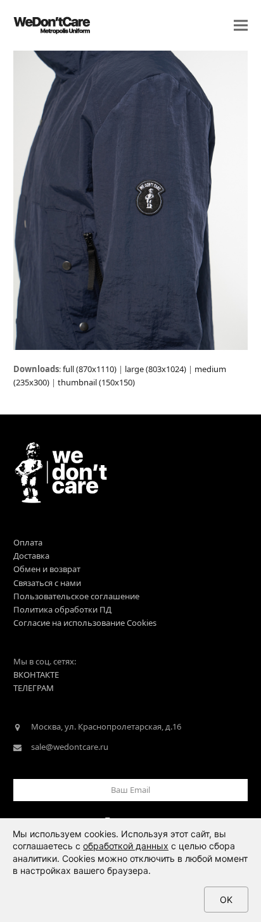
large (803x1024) (155, 369)
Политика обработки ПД (62, 609)
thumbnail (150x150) (96, 382)
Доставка (31, 555)
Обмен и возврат (46, 569)
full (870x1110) (90, 369)
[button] (241, 25)
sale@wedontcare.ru (69, 746)
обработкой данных (126, 845)
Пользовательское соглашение (76, 596)
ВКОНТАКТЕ (36, 674)
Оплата (27, 542)
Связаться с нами (47, 583)
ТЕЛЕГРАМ (33, 688)
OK (226, 899)
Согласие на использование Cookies (84, 622)
